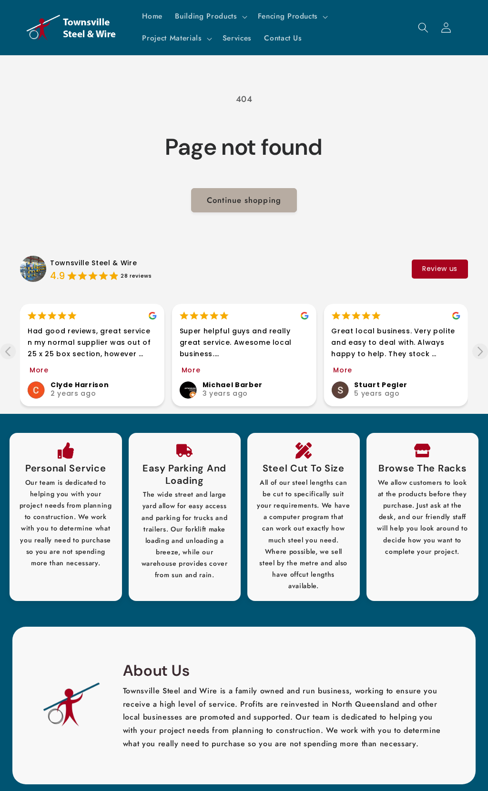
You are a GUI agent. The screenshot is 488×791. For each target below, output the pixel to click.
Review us (440, 268)
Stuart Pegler (380, 384)
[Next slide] (480, 351)
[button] (210, 17)
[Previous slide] (8, 351)
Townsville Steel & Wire (93, 263)
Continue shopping (244, 200)
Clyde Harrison (80, 384)
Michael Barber (233, 384)
